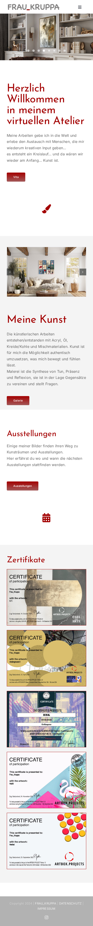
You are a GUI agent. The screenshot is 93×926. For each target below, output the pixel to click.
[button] (10, 272)
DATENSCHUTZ (70, 903)
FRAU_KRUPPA (45, 903)
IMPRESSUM (46, 908)
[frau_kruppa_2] (33, 4)
